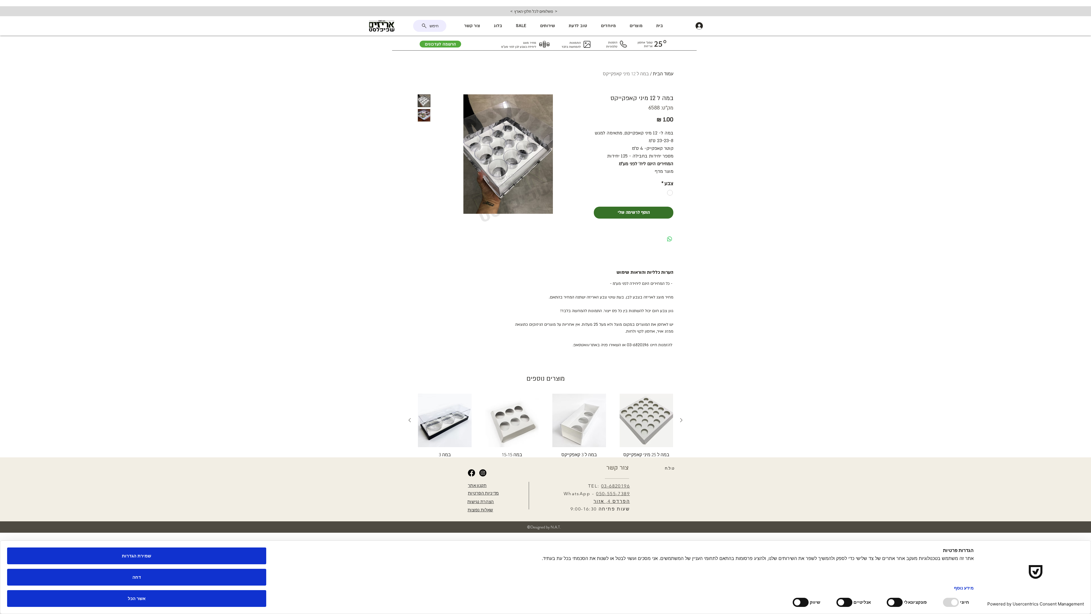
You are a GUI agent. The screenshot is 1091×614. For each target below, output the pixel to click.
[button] (636, 26)
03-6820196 (615, 486)
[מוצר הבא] (409, 420)
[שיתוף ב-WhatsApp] (669, 239)
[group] (545, 427)
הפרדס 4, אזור (612, 501)
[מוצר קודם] (681, 420)
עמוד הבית (663, 73)
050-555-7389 (613, 493)
